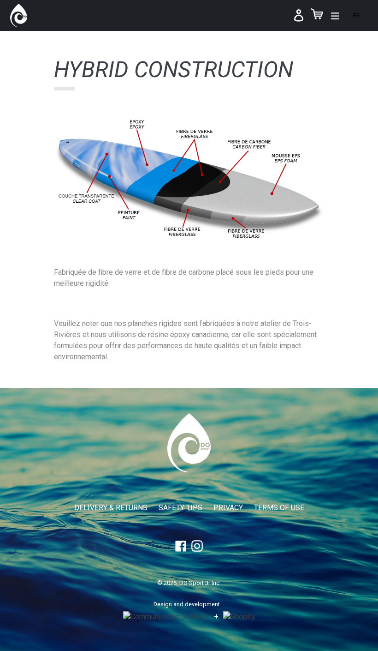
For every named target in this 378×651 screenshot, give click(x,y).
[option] (356, 15)
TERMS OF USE (279, 507)
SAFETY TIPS (180, 507)
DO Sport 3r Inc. (200, 582)
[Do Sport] (189, 469)
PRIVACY (228, 507)
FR (356, 15)
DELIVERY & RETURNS (111, 507)
